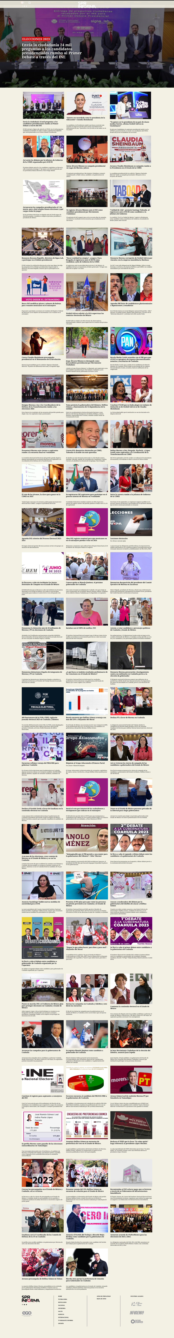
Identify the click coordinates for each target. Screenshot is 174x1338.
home (60, 1296)
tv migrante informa (65, 1320)
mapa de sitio (101, 1299)
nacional (61, 1305)
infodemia (61, 1308)
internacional (63, 1317)
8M (67, 2)
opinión (61, 1323)
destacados (62, 1302)
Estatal (41, 2)
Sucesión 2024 (96, 2)
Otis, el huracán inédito (135, 2)
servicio (61, 1314)
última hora (62, 1299)
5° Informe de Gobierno (114, 2)
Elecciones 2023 (55, 2)
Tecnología (28, 2)
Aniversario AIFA (80, 2)
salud (60, 1311)
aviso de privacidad (104, 1296)
